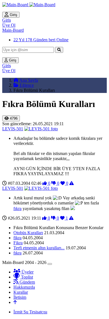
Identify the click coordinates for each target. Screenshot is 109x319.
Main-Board (13, 30)
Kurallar (20, 292)
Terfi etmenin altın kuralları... (39, 247)
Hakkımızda (24, 287)
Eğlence (26, 85)
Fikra (18, 242)
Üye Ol (8, 25)
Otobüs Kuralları (28, 232)
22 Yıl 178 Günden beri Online (40, 39)
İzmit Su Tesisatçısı (30, 311)
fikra (17, 237)
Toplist (26, 277)
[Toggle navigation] (50, 264)
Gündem (26, 282)
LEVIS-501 (12, 128)
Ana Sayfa (28, 80)
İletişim (19, 297)
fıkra (17, 208)
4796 (13, 118)
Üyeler (27, 272)
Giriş (13, 15)
